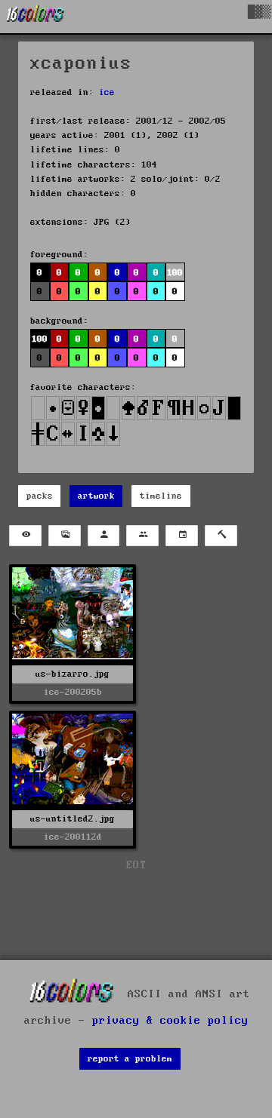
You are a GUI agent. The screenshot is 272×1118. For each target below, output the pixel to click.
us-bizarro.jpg (73, 674)
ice (107, 92)
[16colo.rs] (35, 16)
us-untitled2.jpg (72, 819)
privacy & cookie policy (170, 1021)
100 (40, 339)
